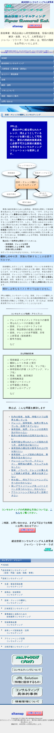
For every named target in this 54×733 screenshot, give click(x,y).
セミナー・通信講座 (9, 74)
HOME (4, 58)
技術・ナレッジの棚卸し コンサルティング (15, 601)
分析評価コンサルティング (16, 647)
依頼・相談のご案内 (9, 96)
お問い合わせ (7, 101)
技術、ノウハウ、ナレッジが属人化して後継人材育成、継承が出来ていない (29, 473)
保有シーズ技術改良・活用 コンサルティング (16, 631)
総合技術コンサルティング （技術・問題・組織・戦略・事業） (19, 571)
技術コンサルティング (13, 578)
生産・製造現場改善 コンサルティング (13, 585)
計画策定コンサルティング (16, 608)
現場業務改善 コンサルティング (13, 623)
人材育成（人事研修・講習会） (14, 69)
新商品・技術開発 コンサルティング (13, 593)
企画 (3, 80)
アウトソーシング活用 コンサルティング (14, 639)
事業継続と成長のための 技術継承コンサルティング (17, 615)
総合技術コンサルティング (12, 63)
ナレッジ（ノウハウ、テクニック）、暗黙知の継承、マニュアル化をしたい (29, 464)
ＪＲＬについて (8, 90)
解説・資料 (6, 85)
